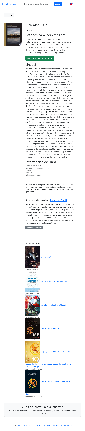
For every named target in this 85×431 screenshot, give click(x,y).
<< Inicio (8, 15)
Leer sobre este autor (34, 228)
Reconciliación (46, 257)
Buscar (58, 4)
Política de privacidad (51, 425)
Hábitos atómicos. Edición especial (54, 281)
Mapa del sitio (67, 425)
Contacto (36, 425)
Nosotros (27, 425)
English (75, 4)
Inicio (20, 425)
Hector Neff (58, 200)
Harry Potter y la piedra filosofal (53, 305)
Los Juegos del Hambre (49, 328)
